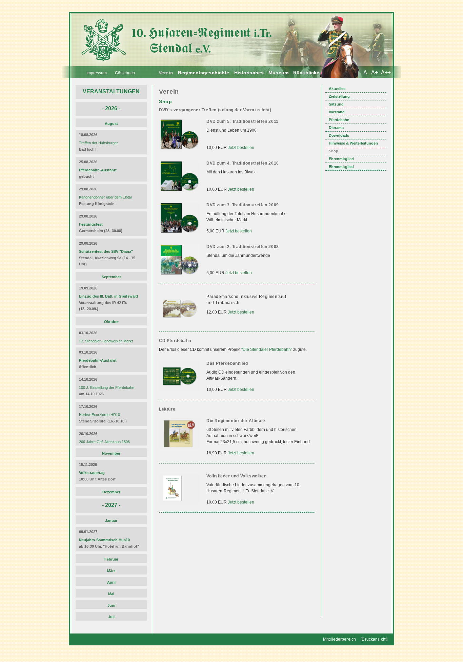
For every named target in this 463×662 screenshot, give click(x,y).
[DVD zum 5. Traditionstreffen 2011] (180, 153)
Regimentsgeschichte (203, 72)
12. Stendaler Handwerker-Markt (106, 341)
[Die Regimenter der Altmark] (180, 452)
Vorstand (337, 112)
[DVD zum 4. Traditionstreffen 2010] (180, 194)
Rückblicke (306, 72)
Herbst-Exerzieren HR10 (99, 415)
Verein (166, 72)
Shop (333, 151)
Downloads (339, 135)
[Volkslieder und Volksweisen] (180, 507)
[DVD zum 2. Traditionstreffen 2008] (180, 278)
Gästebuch (125, 73)
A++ (386, 72)
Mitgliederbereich (339, 639)
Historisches (249, 72)
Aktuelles (337, 89)
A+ (374, 72)
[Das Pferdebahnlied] (180, 395)
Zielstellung (339, 96)
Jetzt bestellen (241, 147)
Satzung (336, 104)
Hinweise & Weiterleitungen (353, 143)
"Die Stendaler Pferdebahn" (266, 349)
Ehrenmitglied (341, 159)
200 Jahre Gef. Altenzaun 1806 (104, 442)
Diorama (336, 128)
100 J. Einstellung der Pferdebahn (106, 387)
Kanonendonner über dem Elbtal (105, 197)
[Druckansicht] (374, 639)
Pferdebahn (339, 120)
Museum (278, 72)
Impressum (96, 73)
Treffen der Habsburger (98, 143)
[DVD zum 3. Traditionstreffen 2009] (180, 236)
